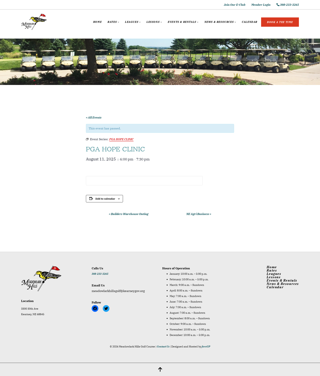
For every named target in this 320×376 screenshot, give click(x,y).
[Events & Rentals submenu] (197, 22)
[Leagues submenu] (140, 22)
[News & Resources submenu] (235, 22)
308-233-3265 (289, 4)
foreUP (206, 346)
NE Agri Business (198, 214)
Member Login (261, 4)
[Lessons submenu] (161, 22)
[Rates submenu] (118, 22)
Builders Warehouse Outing (128, 214)
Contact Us (163, 346)
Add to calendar (105, 198)
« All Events (93, 117)
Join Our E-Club (234, 4)
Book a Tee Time (280, 22)
